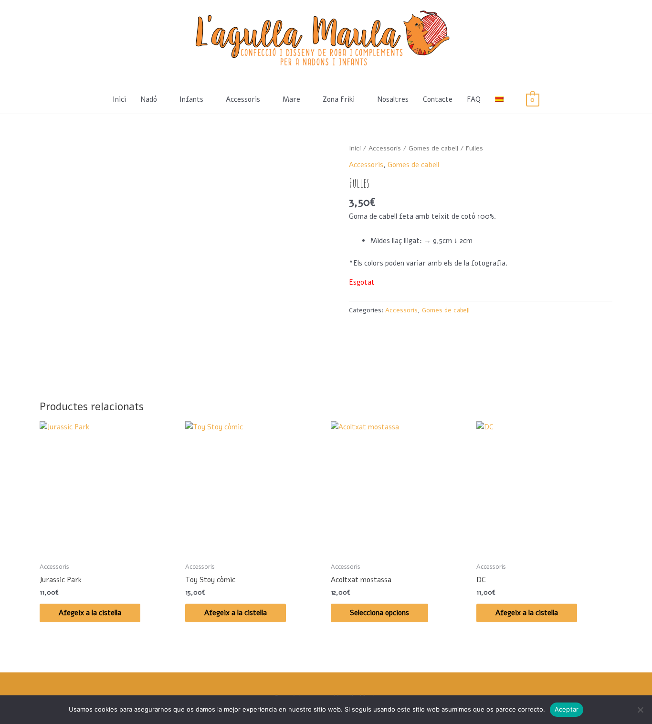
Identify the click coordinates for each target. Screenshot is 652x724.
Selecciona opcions (379, 613)
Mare (291, 99)
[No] (640, 709)
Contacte (437, 99)
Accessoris (243, 99)
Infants (191, 99)
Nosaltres (393, 99)
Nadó (148, 99)
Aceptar (567, 709)
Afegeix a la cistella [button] (90, 613)
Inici (119, 99)
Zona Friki (339, 99)
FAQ (474, 99)
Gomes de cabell (433, 148)
